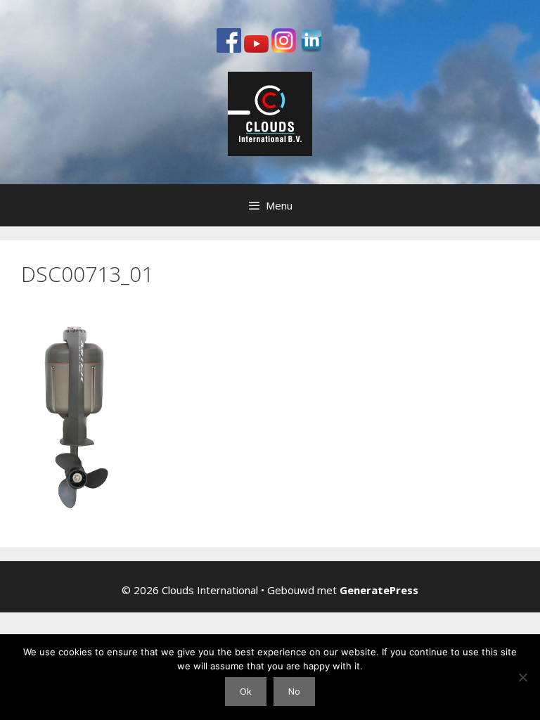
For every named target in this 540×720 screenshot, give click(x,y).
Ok (246, 691)
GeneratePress (379, 590)
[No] (522, 677)
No (294, 691)
